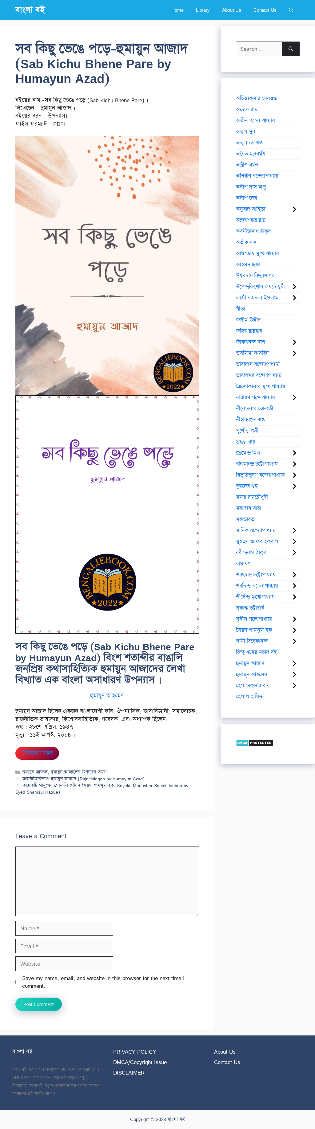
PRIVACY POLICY (134, 1051)
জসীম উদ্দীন (248, 320)
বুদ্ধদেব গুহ (246, 486)
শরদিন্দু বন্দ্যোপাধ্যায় (257, 586)
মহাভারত (245, 519)
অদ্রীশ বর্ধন (247, 165)
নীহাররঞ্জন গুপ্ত (250, 419)
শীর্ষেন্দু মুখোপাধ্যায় (255, 597)
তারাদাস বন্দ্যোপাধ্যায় (258, 364)
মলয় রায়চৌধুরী (252, 497)
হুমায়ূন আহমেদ (107, 695)
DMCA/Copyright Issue (140, 1062)
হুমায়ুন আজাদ (35, 771)
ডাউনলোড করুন (37, 753)
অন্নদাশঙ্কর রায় (250, 220)
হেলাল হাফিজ (250, 696)
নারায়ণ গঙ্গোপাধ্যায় (255, 397)
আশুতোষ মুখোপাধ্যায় (257, 253)
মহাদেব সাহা (248, 508)
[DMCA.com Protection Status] (254, 744)
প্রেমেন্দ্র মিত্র (248, 453)
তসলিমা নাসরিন (252, 353)
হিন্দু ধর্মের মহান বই (256, 652)
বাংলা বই (30, 10)
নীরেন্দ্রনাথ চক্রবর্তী (254, 408)
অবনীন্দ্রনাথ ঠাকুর (253, 231)
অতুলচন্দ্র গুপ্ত (249, 142)
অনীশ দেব (246, 198)
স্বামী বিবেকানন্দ (252, 641)
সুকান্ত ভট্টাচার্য (250, 608)
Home (177, 10)
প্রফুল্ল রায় (245, 442)
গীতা (240, 309)
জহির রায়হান (249, 331)
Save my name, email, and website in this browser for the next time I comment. (103, 982)
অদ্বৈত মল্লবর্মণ (250, 154)
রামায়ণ (243, 563)
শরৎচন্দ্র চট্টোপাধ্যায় (256, 575)
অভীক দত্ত (246, 242)
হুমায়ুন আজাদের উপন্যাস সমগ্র (78, 771)
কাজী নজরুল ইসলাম (257, 298)
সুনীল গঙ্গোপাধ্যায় (254, 619)
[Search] (291, 49)
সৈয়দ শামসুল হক (254, 630)
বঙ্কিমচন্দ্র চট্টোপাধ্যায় (257, 464)
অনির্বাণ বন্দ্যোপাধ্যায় (257, 176)
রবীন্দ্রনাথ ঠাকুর (251, 552)
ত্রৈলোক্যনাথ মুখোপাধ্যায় (260, 386)
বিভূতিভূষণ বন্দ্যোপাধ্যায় (260, 475)
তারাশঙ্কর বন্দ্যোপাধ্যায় (258, 375)
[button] (291, 10)
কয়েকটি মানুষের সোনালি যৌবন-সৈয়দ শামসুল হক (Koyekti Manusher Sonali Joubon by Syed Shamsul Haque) (101, 789)
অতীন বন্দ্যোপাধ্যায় (255, 120)
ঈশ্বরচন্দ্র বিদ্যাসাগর (255, 275)
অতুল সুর (245, 131)
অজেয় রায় (246, 109)
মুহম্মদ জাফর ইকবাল (257, 541)
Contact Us (265, 10)
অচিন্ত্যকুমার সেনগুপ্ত (256, 98)
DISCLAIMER (129, 1072)
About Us (231, 10)
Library (203, 10)
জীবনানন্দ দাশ (250, 342)
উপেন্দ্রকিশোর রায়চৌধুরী (260, 286)
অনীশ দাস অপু (251, 187)
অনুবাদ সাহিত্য (250, 209)
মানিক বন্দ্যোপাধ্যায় (256, 530)
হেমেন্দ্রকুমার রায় (253, 685)
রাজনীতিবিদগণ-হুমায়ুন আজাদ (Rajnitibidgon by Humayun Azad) (83, 778)
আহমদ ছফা (248, 264)
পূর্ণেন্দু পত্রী (247, 430)
